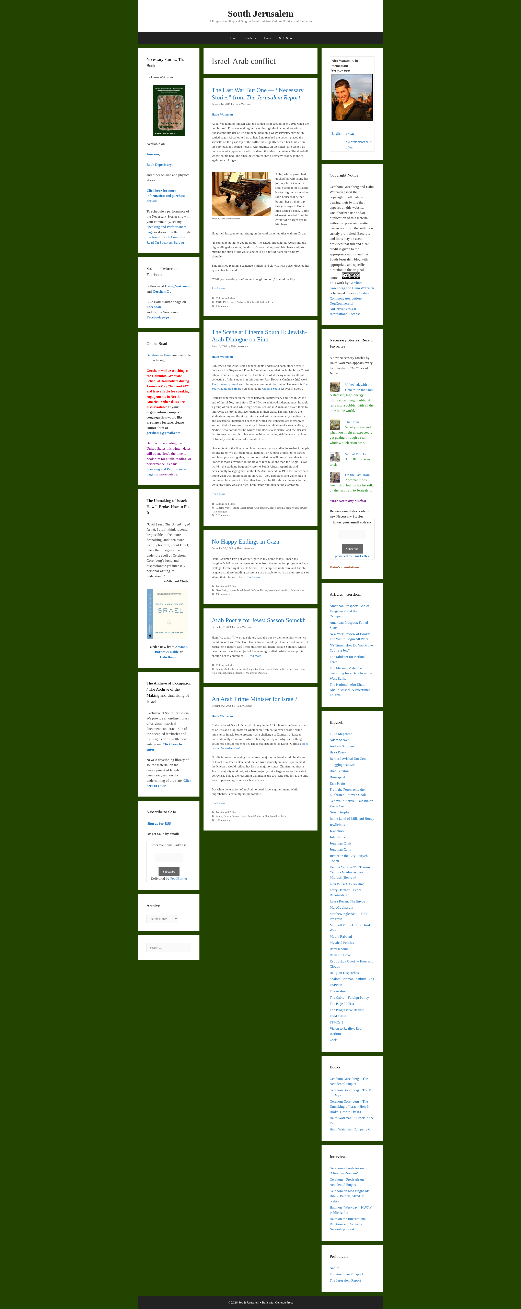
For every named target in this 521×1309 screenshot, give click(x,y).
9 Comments (223, 820)
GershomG (161, 291)
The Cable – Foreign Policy (349, 997)
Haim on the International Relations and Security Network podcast (348, 1224)
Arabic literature (233, 669)
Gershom (250, 38)
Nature (334, 1268)
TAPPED (336, 985)
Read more (218, 288)
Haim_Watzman (177, 286)
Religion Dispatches (344, 973)
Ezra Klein (337, 783)
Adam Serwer (339, 740)
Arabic (219, 669)
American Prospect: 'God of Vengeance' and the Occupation (349, 611)
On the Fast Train (357, 475)
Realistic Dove (340, 955)
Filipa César (239, 507)
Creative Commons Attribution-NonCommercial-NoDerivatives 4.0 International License (350, 303)
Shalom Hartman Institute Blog (352, 979)
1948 (219, 302)
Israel (240, 590)
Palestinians (297, 590)
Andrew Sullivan (342, 746)
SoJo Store (286, 38)
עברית (350, 133)
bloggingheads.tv (342, 765)
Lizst (271, 302)
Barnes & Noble (167, 652)
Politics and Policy (226, 586)
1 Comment (222, 306)
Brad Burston (339, 771)
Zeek (333, 1040)
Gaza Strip (221, 590)
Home (232, 38)
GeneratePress (284, 1302)
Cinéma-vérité (224, 507)
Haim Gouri (265, 669)
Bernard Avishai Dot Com (348, 759)
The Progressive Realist (347, 1010)
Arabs (219, 816)
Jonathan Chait (340, 843)
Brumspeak (338, 777)
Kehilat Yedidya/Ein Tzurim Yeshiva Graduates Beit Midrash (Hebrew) (350, 872)
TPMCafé (336, 1022)
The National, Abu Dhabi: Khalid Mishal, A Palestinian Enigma (350, 690)
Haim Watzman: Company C (350, 1129)
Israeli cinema (277, 507)
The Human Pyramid (225, 384)
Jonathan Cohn (340, 849)
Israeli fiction (259, 302)
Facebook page (158, 317)
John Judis (337, 837)
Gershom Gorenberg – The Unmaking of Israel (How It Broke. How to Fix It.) (349, 1107)
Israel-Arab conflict (240, 302)
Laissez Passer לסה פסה (347, 884)
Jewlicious (337, 825)
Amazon (181, 647)
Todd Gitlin (338, 1016)
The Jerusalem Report (345, 1280)
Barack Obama (231, 816)
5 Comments (223, 515)
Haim (267, 38)
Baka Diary (338, 752)
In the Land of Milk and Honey (352, 819)
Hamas (232, 590)
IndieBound (168, 657)
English (337, 133)
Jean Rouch (292, 507)
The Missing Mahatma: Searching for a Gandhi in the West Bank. (351, 673)
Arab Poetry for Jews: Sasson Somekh (259, 620)
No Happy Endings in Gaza (245, 541)
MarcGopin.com (341, 907)
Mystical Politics (342, 943)
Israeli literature (236, 672)
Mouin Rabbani (341, 936)
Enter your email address (352, 522)
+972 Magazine (341, 734)
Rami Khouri (339, 949)
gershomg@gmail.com (163, 433)
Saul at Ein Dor (356, 454)
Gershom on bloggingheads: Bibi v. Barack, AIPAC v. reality (350, 1196)
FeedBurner (178, 879)
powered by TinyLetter (352, 556)
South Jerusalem (260, 14)
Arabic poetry (250, 669)
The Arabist (338, 991)
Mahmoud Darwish (256, 672)
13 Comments (223, 594)
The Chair (352, 422)
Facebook (154, 307)
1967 (226, 302)
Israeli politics (278, 816)
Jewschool (337, 831)
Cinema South (271, 388)
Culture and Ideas (225, 298)
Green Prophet (340, 812)
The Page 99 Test (342, 1004)
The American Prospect (346, 1274)
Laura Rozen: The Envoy (348, 901)
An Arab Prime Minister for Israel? (254, 698)
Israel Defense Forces (255, 590)
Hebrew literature (282, 669)
